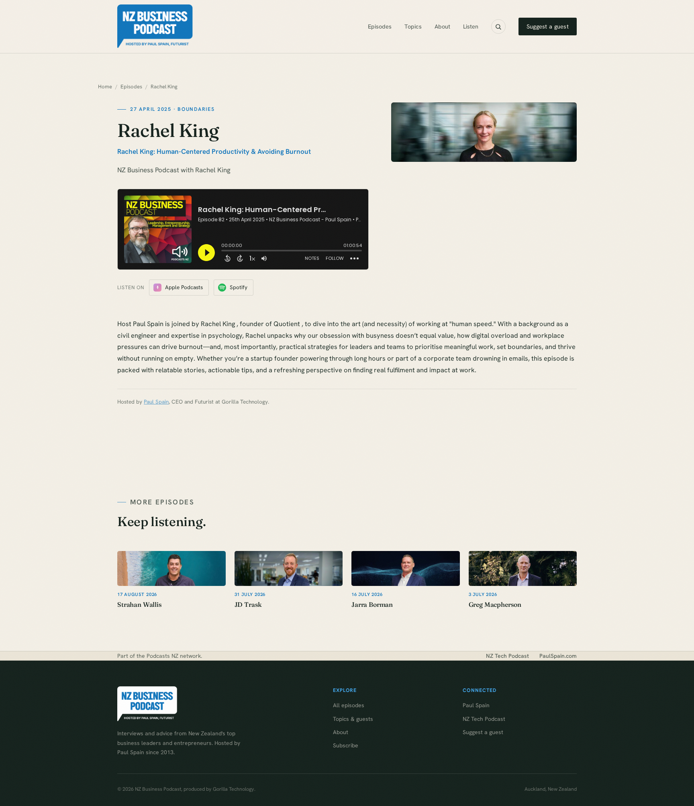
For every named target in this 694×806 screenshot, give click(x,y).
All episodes (348, 705)
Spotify (238, 287)
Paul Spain (156, 401)
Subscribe (345, 745)
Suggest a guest (548, 26)
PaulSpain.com (558, 655)
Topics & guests (353, 718)
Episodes (380, 26)
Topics (413, 26)
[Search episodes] (498, 26)
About (442, 26)
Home (105, 86)
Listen (470, 26)
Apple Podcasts (184, 287)
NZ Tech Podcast (507, 655)
